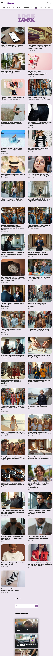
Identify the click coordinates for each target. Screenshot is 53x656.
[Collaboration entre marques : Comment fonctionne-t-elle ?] (40, 267)
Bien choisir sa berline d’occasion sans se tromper (26, 645)
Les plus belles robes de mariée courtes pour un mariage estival (13, 433)
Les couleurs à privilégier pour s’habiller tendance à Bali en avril (39, 200)
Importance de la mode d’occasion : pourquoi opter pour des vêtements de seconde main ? (12, 227)
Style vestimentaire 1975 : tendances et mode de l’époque (39, 98)
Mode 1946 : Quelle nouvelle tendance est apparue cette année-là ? (11, 381)
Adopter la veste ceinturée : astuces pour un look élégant (11, 122)
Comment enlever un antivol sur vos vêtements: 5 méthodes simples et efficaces (39, 47)
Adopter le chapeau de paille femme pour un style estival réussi (11, 149)
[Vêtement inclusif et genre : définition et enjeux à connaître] (40, 422)
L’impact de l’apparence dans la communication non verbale (12, 356)
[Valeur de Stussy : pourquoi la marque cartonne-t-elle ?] (40, 370)
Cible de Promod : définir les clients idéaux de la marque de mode (12, 200)
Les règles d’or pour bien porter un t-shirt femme (13, 563)
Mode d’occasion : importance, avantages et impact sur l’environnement (39, 226)
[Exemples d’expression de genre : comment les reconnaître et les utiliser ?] (13, 447)
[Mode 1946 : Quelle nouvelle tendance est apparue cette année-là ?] (13, 370)
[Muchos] (9, 3)
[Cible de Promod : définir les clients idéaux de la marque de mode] (13, 189)
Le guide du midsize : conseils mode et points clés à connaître (39, 330)
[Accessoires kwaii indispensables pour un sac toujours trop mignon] (40, 61)
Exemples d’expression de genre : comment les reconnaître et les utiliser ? (12, 458)
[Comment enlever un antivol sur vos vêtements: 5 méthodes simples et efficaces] (40, 35)
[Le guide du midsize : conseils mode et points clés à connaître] (40, 319)
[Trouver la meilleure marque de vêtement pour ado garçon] (13, 87)
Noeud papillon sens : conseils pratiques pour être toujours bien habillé (12, 538)
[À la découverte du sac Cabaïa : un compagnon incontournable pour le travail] (13, 500)
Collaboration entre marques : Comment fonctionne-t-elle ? (39, 278)
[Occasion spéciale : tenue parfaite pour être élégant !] (40, 242)
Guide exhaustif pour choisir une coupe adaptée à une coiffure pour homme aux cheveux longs (38, 485)
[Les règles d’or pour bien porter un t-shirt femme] (13, 552)
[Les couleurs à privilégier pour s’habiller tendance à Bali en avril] (40, 189)
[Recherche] (47, 3)
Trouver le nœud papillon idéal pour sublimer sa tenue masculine (12, 304)
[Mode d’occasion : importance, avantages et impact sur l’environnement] (40, 215)
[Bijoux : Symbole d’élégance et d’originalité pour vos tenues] (40, 345)
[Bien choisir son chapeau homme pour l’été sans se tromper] (13, 164)
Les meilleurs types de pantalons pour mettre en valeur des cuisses (39, 123)
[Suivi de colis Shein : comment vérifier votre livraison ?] (13, 35)
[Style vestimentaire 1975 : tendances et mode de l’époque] (40, 87)
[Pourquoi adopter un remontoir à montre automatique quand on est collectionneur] (13, 267)
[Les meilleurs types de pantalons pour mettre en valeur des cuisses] (40, 112)
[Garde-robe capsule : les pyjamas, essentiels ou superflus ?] (40, 447)
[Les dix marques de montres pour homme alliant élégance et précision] (13, 473)
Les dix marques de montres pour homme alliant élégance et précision (12, 484)
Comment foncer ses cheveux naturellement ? (11, 72)
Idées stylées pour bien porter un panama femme (39, 149)
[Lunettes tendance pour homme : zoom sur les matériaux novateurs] (40, 500)
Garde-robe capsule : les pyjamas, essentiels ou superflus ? (39, 458)
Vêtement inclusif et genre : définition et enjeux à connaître (39, 433)
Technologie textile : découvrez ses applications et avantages (12, 253)
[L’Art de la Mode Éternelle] (40, 396)
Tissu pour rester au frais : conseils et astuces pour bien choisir (11, 331)
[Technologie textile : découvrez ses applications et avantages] (13, 242)
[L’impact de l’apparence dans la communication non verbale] (13, 345)
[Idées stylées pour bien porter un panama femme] (40, 138)
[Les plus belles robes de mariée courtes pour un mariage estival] (13, 422)
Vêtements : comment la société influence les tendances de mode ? (13, 407)
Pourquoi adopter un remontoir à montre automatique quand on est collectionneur (13, 278)
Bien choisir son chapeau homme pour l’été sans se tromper (13, 175)
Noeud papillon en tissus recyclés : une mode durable (38, 537)
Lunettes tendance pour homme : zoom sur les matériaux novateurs (39, 512)
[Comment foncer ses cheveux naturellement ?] (13, 61)
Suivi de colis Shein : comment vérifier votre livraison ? (12, 46)
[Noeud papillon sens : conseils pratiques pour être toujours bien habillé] (13, 526)
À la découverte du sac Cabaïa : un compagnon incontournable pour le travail (12, 512)
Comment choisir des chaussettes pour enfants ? (11, 589)
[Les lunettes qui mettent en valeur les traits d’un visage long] (40, 164)
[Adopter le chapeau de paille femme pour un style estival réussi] (13, 138)
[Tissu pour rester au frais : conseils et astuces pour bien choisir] (13, 319)
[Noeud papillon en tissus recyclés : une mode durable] (40, 526)
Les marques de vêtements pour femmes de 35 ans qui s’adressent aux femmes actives (40, 564)
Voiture (19, 642)
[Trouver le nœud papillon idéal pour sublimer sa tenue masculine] (13, 293)
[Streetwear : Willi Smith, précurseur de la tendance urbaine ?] (40, 293)
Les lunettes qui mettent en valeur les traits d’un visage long (40, 175)
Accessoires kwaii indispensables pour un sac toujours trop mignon (37, 73)
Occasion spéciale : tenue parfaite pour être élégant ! (38, 253)
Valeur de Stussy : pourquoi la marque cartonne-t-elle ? (39, 380)
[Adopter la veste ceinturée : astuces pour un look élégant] (13, 112)
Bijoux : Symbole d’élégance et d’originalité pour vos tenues (39, 356)
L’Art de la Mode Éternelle (37, 406)
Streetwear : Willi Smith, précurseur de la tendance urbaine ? (37, 304)
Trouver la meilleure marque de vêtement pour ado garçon (12, 98)
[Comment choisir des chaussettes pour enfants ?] (13, 578)
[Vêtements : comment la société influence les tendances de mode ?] (13, 396)
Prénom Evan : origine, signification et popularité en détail (25, 629)
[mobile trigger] (2, 3)
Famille (19, 626)
